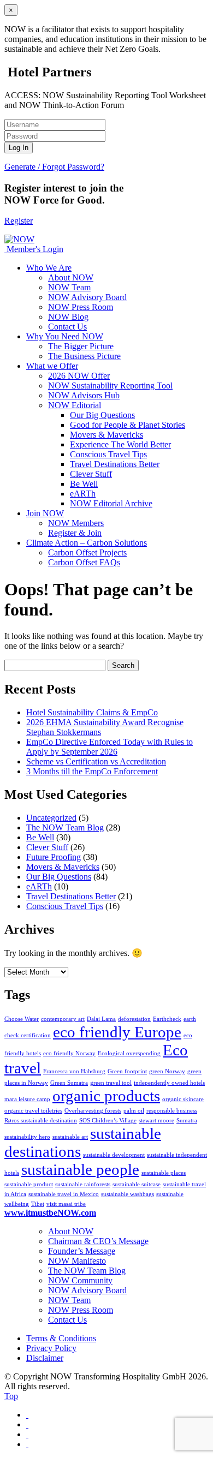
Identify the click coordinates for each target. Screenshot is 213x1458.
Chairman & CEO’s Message (98, 1241)
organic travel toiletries (33, 1111)
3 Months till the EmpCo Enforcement (92, 771)
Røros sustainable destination (40, 1121)
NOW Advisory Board (87, 297)
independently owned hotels (169, 1083)
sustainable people (80, 1169)
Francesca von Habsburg (74, 1071)
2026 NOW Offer (79, 375)
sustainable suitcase (137, 1184)
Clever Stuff (91, 474)
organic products (106, 1095)
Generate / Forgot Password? (54, 166)
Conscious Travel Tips (108, 454)
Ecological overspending (129, 1053)
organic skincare (183, 1099)
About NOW (70, 277)
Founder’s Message (81, 1251)
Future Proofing (53, 857)
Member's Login (35, 249)
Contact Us (67, 326)
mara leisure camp (27, 1099)
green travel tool (111, 1083)
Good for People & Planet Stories (127, 424)
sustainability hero (27, 1137)
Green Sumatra (69, 1083)
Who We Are (49, 267)
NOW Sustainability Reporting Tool (110, 385)
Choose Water (21, 1019)
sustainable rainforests (82, 1184)
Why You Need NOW (64, 336)
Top (11, 1396)
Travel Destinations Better (114, 464)
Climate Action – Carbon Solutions (86, 542)
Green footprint (127, 1071)
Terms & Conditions (61, 1338)
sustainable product (28, 1184)
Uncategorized (51, 817)
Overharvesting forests (92, 1111)
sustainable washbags (127, 1194)
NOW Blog (68, 316)
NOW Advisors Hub (84, 395)
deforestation (134, 1019)
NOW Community (80, 1280)
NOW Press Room (80, 307)
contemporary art (63, 1019)
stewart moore (156, 1121)
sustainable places (163, 1173)
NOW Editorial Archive (111, 503)
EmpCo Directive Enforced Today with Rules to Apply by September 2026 (109, 746)
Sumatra (186, 1121)
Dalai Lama (101, 1019)
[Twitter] (27, 1424)
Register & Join (75, 532)
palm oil (133, 1111)
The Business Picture (84, 356)
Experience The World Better (120, 444)
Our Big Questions (102, 415)
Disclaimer (44, 1358)
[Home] (5, 249)
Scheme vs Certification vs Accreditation (96, 761)
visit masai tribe (66, 1204)
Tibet (37, 1204)
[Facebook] (27, 1414)
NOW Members (76, 523)
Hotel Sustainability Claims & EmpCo (92, 712)
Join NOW (45, 513)
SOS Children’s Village (108, 1121)
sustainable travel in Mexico (63, 1194)
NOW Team (69, 287)
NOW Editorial (74, 405)
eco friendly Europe (117, 1032)
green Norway (167, 1071)
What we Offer (52, 366)
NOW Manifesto (77, 1260)
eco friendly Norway (69, 1053)
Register (18, 220)
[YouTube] (27, 1444)
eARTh (83, 493)
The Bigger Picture (81, 346)
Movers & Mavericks (106, 434)
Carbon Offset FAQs (84, 562)
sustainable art (70, 1137)
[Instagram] (27, 1434)
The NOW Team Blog (65, 827)
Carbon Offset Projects (87, 552)
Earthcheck (167, 1019)
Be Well (84, 483)
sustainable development (114, 1155)
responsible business (171, 1111)
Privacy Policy (51, 1348)
